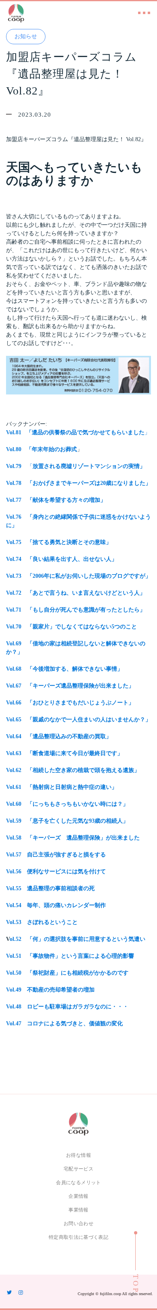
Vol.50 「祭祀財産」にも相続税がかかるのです (67, 973)
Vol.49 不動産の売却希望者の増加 (50, 990)
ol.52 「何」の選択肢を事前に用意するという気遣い (77, 939)
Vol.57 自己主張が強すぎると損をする (56, 855)
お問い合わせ (78, 1223)
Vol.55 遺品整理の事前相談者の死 (50, 888)
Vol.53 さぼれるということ (42, 922)
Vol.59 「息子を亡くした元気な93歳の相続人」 (67, 821)
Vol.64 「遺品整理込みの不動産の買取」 (59, 736)
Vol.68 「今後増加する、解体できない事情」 (64, 669)
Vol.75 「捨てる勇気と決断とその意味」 (59, 542)
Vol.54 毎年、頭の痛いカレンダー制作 (56, 905)
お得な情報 (78, 1155)
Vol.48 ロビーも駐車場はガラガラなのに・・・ (67, 1007)
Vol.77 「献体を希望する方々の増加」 (56, 500)
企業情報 (78, 1196)
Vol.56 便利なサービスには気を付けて (56, 872)
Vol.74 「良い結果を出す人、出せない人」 (61, 559)
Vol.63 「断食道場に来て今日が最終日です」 (64, 753)
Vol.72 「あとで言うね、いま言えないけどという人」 (75, 593)
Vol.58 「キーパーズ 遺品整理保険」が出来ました (73, 838)
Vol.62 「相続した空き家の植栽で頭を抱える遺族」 (73, 770)
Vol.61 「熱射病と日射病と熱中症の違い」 (61, 787)
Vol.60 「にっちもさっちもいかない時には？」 (67, 804)
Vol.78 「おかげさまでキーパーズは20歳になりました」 (78, 483)
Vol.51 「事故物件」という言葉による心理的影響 (70, 956)
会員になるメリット (78, 1182)
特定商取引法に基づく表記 (78, 1237)
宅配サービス (78, 1169)
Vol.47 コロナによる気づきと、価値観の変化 (64, 1023)
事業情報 (78, 1210)
